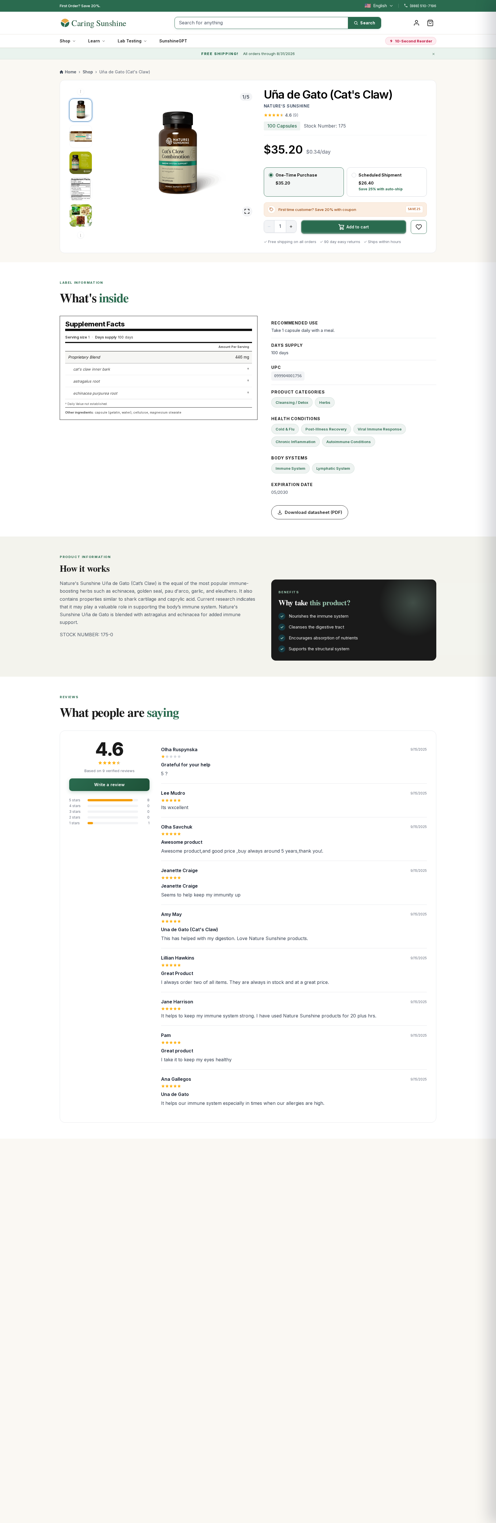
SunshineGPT (173, 40)
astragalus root (86, 381)
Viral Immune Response (380, 429)
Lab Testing (130, 40)
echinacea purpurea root (95, 393)
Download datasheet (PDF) (313, 512)
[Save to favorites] (419, 227)
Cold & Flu (285, 429)
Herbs (324, 402)
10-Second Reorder (413, 41)
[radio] (304, 182)
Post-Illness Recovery (326, 429)
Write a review (109, 784)
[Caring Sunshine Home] (104, 23)
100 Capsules (282, 126)
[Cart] (430, 23)
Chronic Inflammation (295, 441)
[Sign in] (416, 23)
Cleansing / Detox (292, 402)
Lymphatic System (333, 468)
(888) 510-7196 (423, 5)
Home (70, 71)
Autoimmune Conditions (348, 441)
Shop (65, 40)
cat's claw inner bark (91, 369)
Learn (94, 40)
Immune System (290, 468)
